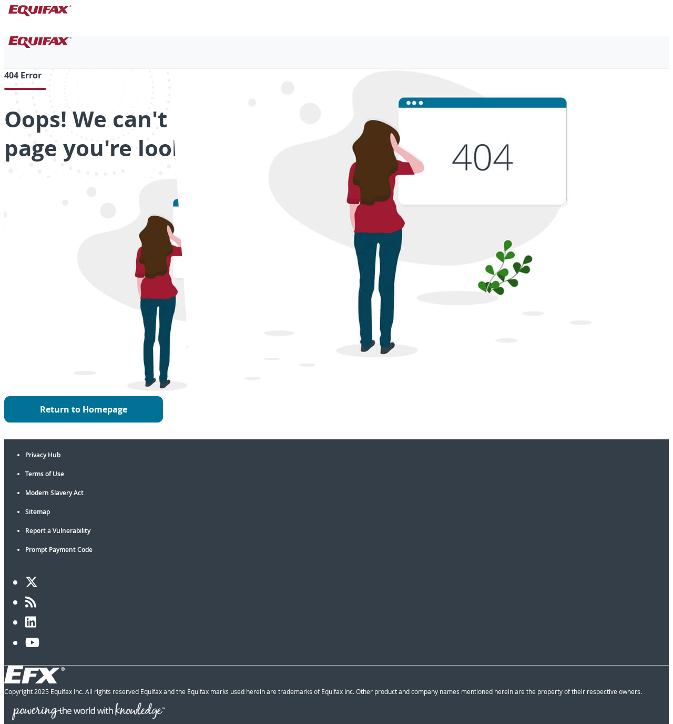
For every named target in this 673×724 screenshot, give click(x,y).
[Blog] (30, 602)
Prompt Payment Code (59, 549)
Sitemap (37, 511)
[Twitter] (31, 582)
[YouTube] (32, 642)
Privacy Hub (42, 454)
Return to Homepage (83, 409)
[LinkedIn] (30, 622)
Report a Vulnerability (57, 530)
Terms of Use (44, 473)
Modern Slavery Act (54, 492)
